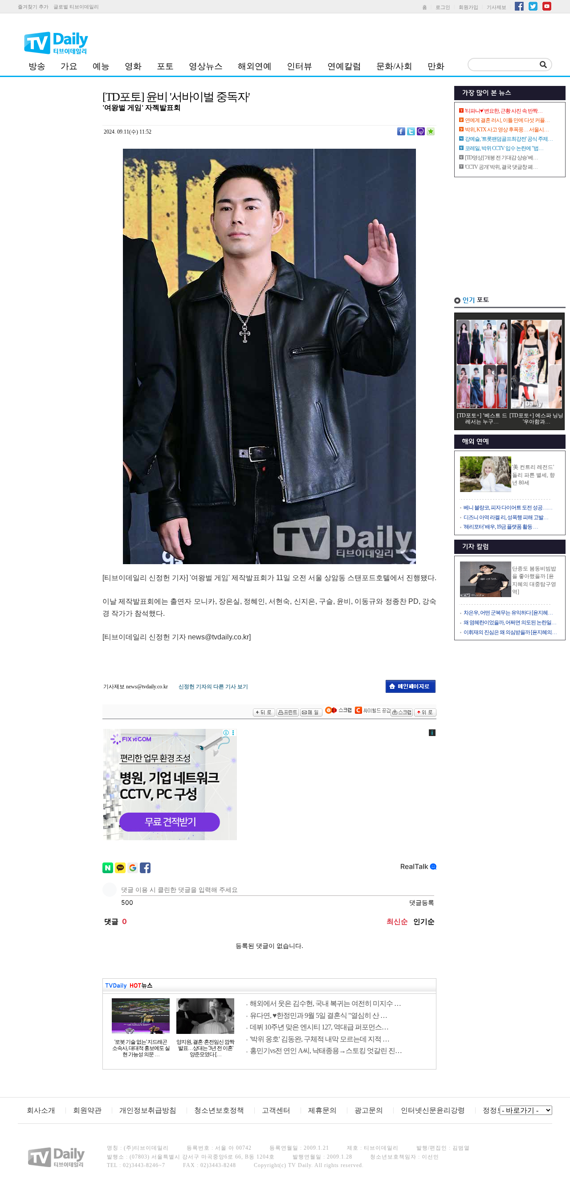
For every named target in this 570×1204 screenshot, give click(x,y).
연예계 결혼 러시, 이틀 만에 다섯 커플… (507, 120)
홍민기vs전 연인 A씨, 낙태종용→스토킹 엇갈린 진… (326, 1050)
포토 (165, 66)
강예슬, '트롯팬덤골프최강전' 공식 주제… (509, 139)
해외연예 (255, 66)
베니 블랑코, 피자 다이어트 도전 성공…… (508, 507)
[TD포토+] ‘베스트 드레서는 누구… (482, 418)
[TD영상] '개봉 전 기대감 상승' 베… (501, 158)
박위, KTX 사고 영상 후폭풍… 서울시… (507, 129)
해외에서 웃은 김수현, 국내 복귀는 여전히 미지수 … (325, 1003)
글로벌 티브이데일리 (76, 6)
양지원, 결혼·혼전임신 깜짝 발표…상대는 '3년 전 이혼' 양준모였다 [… (205, 1048)
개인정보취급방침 (147, 1110)
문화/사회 (394, 66)
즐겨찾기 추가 (33, 6)
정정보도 (497, 1110)
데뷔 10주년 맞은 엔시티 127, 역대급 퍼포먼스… (319, 1027)
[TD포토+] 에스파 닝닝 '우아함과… (536, 418)
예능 (101, 66)
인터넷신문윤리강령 (433, 1110)
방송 (36, 66)
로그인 (443, 7)
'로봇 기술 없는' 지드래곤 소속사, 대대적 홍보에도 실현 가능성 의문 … (141, 1048)
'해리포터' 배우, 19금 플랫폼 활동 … (501, 527)
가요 (69, 66)
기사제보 (496, 7)
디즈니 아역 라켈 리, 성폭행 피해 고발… (506, 517)
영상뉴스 (206, 66)
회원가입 (468, 7)
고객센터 (276, 1110)
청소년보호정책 (219, 1110)
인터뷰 (299, 66)
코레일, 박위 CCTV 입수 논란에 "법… (504, 148)
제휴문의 (322, 1110)
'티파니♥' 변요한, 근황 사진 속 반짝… (503, 111)
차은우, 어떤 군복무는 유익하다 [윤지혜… (508, 613)
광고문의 (368, 1110)
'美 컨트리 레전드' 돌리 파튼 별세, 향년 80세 (533, 475)
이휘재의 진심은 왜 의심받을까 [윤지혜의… (510, 632)
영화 (133, 66)
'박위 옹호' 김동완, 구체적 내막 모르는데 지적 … (319, 1039)
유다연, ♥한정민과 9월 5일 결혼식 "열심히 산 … (318, 1015)
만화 (436, 66)
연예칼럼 (344, 66)
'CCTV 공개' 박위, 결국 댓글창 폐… (501, 167)
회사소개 (41, 1110)
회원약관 (87, 1110)
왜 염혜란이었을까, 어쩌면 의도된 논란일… (510, 622)
